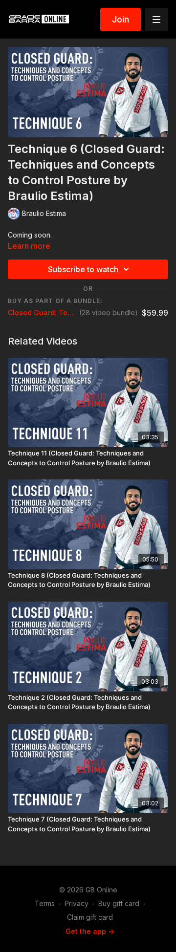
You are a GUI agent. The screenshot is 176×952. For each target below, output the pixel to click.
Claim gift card (90, 917)
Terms (45, 903)
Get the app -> (90, 931)
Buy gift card (118, 903)
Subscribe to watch (83, 269)
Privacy (76, 903)
